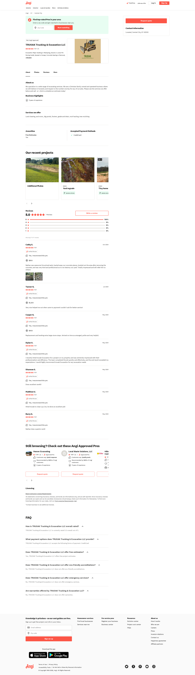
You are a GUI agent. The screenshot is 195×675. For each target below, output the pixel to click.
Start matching (63, 28)
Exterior (35, 8)
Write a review (92, 213)
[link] (42, 459)
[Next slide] (31, 480)
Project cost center (134, 624)
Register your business (110, 621)
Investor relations (157, 634)
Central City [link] (38, 13)
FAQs (129, 628)
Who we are (155, 624)
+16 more (28, 58)
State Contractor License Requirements (38, 494)
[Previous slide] (27, 480)
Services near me (83, 624)
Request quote (42, 474)
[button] (42, 178)
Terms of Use (42, 664)
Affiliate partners (157, 644)
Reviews (46, 72)
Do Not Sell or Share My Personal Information (67, 667)
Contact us (155, 637)
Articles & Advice (62, 8)
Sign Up (164, 3)
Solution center (132, 621)
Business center (107, 624)
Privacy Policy (53, 664)
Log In (153, 3)
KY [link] (31, 13)
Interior (28, 8)
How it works (155, 621)
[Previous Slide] (27, 203)
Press (153, 631)
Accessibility (45, 667)
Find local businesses (85, 621)
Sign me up (49, 639)
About (28, 72)
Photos (36, 72)
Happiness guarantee (158, 641)
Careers (153, 628)
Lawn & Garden (45, 8)
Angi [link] (27, 13)
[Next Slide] (31, 203)
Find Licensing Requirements (64, 501)
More (53, 8)
